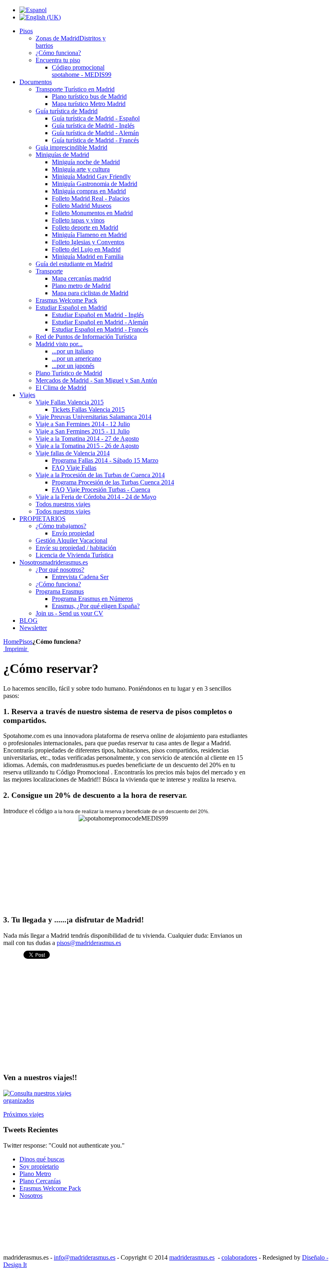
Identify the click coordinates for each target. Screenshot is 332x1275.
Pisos (25, 641)
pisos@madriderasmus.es (89, 942)
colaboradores (239, 1257)
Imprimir (16, 648)
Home (11, 641)
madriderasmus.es (192, 1257)
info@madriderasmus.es (84, 1257)
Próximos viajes (23, 1114)
